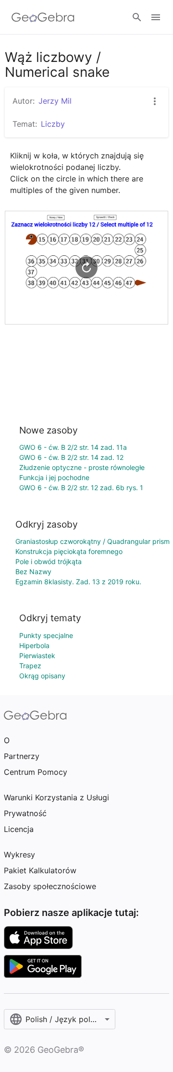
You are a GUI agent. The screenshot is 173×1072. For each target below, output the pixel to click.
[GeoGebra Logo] (43, 17)
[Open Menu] (155, 17)
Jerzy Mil (55, 101)
